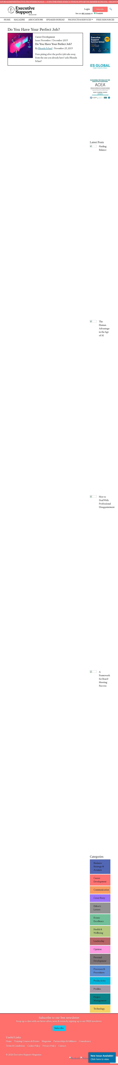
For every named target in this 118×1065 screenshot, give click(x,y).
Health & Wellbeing (98, 931)
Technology (99, 1009)
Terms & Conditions (15, 1046)
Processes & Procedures (99, 971)
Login (87, 9)
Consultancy (85, 1041)
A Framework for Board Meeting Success (104, 679)
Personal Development (100, 959)
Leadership (99, 941)
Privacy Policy (49, 1046)
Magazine (19, 20)
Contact (62, 1046)
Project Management (100, 999)
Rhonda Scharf (45, 48)
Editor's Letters (97, 908)
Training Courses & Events (26, 1041)
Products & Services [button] (79, 20)
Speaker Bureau (55, 20)
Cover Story (99, 898)
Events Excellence (99, 920)
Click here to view (100, 1059)
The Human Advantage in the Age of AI (104, 329)
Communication (101, 890)
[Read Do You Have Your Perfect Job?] (20, 45)
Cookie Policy (33, 1046)
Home (7, 20)
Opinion (98, 949)
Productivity (100, 981)
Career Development (45, 37)
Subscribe (100, 9)
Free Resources (105, 20)
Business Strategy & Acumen (99, 866)
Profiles (97, 989)
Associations (35, 20)
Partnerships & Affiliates (65, 1041)
